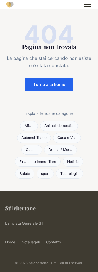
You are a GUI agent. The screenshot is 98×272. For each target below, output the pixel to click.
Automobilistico (34, 138)
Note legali (30, 242)
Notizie (73, 162)
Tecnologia (69, 174)
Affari (29, 126)
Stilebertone (20, 208)
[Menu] (87, 5)
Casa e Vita (67, 138)
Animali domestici (58, 126)
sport (45, 174)
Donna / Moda (60, 150)
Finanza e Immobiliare (37, 162)
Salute (25, 174)
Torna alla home (49, 84)
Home (10, 242)
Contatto (53, 242)
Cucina (32, 150)
